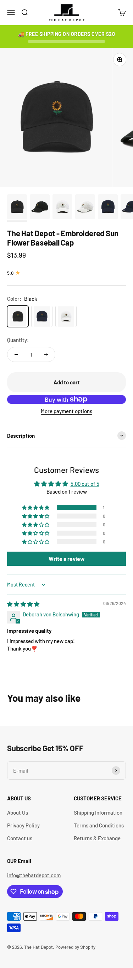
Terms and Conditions (99, 825)
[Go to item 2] (40, 207)
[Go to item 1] (17, 207)
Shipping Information (98, 812)
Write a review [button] (67, 558)
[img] (23, 604)
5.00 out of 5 (85, 483)
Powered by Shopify (75, 947)
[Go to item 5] (108, 207)
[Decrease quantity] (16, 354)
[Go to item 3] (62, 207)
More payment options (66, 411)
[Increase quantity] (46, 354)
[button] (36, 507)
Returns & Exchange (97, 838)
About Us (17, 812)
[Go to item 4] (85, 207)
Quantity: (18, 340)
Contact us (19, 838)
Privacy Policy (23, 825)
